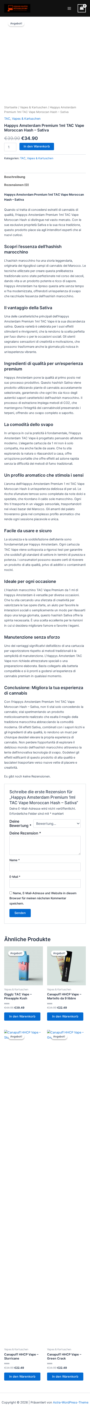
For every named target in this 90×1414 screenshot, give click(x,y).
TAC (7, 119)
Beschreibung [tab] (14, 177)
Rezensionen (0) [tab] (16, 185)
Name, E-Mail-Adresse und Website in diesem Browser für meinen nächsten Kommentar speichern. (42, 898)
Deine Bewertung (20, 823)
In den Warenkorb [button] (22, 1016)
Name (14, 860)
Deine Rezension (25, 833)
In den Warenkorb (37, 146)
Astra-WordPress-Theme (70, 1402)
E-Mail (14, 876)
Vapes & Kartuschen (33, 107)
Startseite (10, 107)
